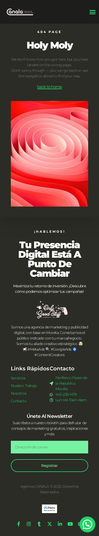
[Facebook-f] (18, 523)
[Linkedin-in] (60, 523)
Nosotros (18, 393)
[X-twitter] (49, 523)
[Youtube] (70, 523)
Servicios (18, 378)
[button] (92, 12)
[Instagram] (28, 523)
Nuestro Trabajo (24, 385)
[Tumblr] (39, 523)
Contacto (18, 401)
